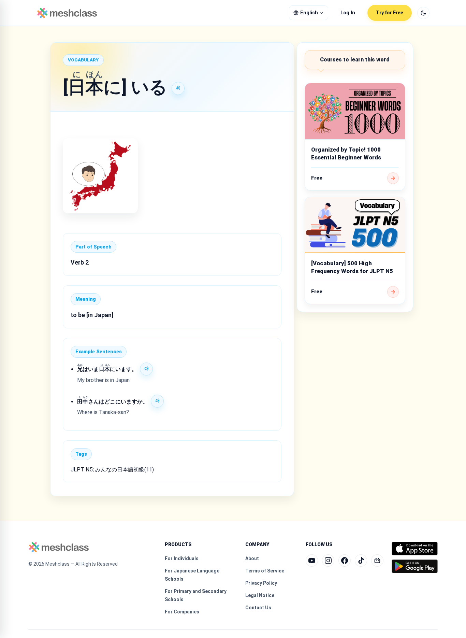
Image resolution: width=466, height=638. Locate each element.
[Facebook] (344, 560)
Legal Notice (259, 595)
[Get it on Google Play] (415, 566)
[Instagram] (328, 560)
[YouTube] (312, 560)
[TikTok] (361, 560)
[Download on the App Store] (415, 548)
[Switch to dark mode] (423, 13)
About (252, 558)
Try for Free (389, 12)
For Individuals (182, 558)
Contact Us (258, 607)
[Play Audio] (178, 88)
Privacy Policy (261, 583)
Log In (347, 13)
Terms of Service (264, 570)
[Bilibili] (377, 560)
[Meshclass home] (67, 13)
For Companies (182, 611)
